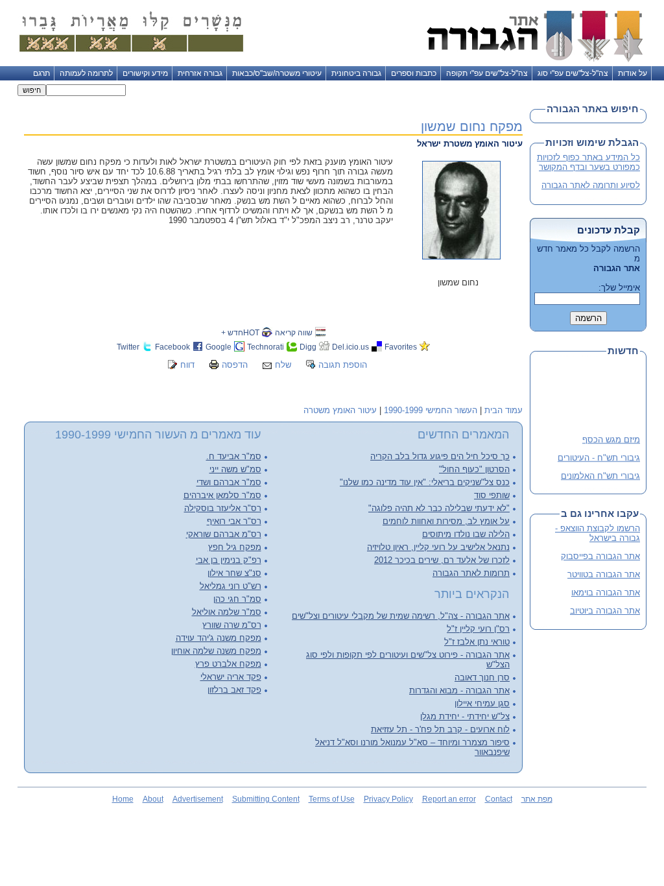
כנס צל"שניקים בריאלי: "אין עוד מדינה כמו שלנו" (425, 482)
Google (218, 346)
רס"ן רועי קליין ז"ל (478, 629)
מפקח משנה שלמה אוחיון (216, 651)
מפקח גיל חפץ (234, 547)
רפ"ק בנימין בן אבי (228, 560)
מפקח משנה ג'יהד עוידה (218, 638)
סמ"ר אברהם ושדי (228, 482)
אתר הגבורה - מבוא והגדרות (459, 690)
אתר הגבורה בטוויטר (603, 574)
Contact (498, 799)
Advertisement (197, 799)
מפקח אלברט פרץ (228, 664)
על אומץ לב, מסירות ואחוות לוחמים (446, 521)
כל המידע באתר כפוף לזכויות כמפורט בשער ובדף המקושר (588, 162)
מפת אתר (536, 799)
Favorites (401, 346)
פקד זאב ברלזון (234, 690)
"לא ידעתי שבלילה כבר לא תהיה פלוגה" (439, 508)
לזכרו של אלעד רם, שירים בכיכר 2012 (442, 560)
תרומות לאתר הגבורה (471, 573)
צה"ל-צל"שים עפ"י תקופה (487, 73)
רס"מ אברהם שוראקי (223, 534)
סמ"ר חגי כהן (237, 599)
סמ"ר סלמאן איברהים (222, 495)
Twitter (128, 346)
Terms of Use (332, 799)
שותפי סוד (492, 495)
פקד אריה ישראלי (230, 677)
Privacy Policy (388, 799)
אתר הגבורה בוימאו (605, 592)
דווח (187, 365)
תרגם (41, 73)
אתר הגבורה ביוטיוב (605, 611)
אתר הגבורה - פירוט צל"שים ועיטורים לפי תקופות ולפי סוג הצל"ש (408, 659)
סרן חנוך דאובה (482, 677)
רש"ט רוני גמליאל (230, 586)
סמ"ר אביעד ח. (233, 456)
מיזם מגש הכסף (611, 437)
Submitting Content (266, 799)
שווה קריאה (294, 332)
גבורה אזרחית (200, 73)
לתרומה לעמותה (86, 73)
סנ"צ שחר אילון (234, 573)
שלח (283, 365)
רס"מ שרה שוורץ (231, 625)
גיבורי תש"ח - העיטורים (599, 456)
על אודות (632, 73)
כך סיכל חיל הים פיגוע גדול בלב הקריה (440, 456)
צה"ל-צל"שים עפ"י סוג (573, 73)
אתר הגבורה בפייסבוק (600, 556)
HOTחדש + (240, 332)
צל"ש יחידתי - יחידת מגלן (465, 716)
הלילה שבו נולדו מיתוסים (466, 534)
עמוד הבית (503, 410)
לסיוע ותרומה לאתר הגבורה (590, 185)
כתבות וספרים (413, 73)
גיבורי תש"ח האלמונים (600, 474)
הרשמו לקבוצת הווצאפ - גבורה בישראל (597, 533)
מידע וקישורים (145, 73)
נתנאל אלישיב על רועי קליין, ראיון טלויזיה (438, 547)
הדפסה (235, 365)
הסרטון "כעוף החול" (474, 469)
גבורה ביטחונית (356, 73)
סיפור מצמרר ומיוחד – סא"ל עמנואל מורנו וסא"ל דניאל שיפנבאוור (412, 747)
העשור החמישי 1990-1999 (430, 410)
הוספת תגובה (342, 365)
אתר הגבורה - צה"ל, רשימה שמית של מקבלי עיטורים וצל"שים (401, 616)
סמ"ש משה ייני (235, 469)
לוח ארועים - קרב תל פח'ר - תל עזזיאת (440, 729)
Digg (308, 346)
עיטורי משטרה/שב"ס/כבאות (277, 73)
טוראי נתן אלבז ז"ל (477, 642)
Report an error (449, 799)
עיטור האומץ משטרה (340, 410)
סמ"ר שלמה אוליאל (226, 612)
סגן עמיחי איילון (482, 703)
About (153, 799)
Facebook (172, 346)
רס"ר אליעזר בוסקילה (222, 508)
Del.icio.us (350, 346)
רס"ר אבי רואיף (234, 521)
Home (123, 799)
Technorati (265, 346)
